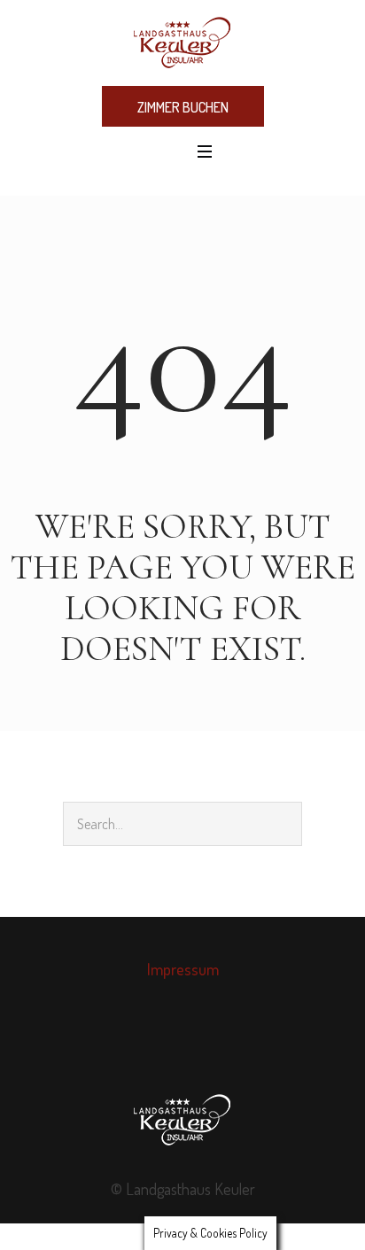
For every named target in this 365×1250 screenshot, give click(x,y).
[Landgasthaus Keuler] (182, 42)
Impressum (183, 969)
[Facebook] (163, 1048)
